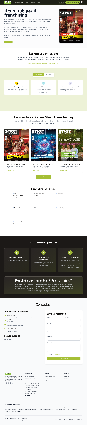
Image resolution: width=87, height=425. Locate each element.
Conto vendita (28, 389)
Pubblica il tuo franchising (72, 2)
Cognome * (67, 317)
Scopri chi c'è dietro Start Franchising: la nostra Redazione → (43, 63)
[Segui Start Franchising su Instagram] (5, 340)
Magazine (47, 380)
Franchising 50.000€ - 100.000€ (32, 385)
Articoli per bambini (35, 407)
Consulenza (27, 395)
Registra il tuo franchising (31, 391)
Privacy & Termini (58, 419)
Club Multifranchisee (30, 397)
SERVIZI (68, 409)
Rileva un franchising (30, 378)
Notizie (33, 2)
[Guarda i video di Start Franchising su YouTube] (12, 340)
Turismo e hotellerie (16, 411)
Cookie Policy (72, 419)
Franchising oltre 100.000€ (31, 387)
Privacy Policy (57, 354)
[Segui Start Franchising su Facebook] (7, 340)
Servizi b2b (74, 409)
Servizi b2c (7, 411)
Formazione (8, 409)
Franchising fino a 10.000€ (31, 380)
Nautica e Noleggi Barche (31, 409)
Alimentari (26, 407)
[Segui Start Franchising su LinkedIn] (10, 340)
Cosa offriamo (38, 74)
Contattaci (8, 42)
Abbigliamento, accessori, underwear (13, 407)
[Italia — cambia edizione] (82, 2)
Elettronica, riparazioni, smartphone (59, 407)
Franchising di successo (50, 376)
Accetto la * (54, 354)
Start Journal (47, 378)
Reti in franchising (18, 2)
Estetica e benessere (73, 407)
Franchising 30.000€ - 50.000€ (32, 383)
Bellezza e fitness (45, 407)
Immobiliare (21, 409)
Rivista (38, 2)
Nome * (49, 317)
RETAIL (56, 409)
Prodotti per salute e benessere (46, 409)
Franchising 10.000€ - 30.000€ (32, 382)
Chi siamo (66, 376)
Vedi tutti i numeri (44, 177)
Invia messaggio (64, 358)
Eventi (46, 382)
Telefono (49, 330)
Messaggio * (50, 342)
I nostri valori (49, 74)
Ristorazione (62, 409)
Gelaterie (14, 409)
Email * (49, 323)
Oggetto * (49, 336)
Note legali (79, 419)
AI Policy (65, 419)
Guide (26, 2)
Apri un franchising (29, 376)
